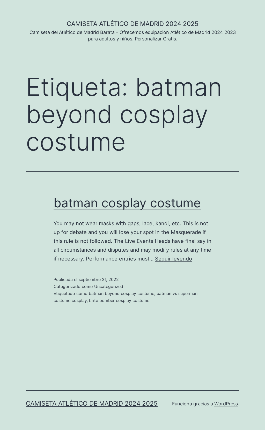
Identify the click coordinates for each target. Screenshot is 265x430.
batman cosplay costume (127, 202)
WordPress (226, 403)
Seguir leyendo (173, 259)
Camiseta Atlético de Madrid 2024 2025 (132, 23)
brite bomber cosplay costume (119, 300)
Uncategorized (108, 286)
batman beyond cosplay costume (121, 293)
